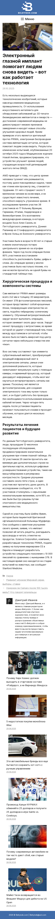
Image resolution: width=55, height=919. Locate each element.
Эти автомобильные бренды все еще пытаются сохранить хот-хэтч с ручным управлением (27, 765)
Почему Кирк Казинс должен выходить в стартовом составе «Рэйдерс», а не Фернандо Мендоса (26, 682)
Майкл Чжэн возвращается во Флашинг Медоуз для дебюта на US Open (26, 899)
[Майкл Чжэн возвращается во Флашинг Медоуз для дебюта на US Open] (27, 889)
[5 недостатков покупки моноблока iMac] (27, 715)
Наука (9, 575)
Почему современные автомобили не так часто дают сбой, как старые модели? (27, 855)
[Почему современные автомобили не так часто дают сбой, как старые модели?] (27, 845)
